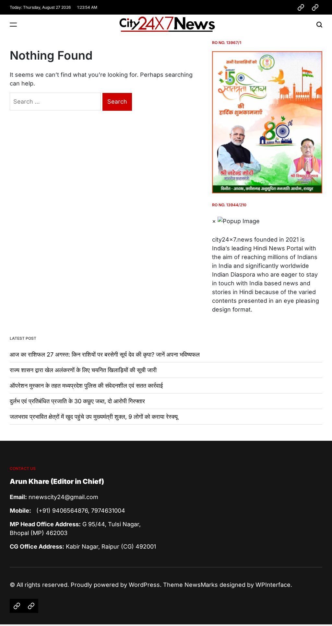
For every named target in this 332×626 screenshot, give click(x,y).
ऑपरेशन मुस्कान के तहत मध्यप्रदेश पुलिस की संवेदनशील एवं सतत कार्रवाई (86, 385)
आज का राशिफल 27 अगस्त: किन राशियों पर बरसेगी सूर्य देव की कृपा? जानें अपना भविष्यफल (105, 354)
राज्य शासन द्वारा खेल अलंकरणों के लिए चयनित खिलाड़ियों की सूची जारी (83, 370)
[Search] (319, 24)
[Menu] (13, 24)
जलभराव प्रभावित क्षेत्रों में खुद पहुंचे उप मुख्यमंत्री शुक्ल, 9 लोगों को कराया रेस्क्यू (94, 416)
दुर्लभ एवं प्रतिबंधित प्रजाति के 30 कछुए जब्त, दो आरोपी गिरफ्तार (77, 401)
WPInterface (272, 584)
